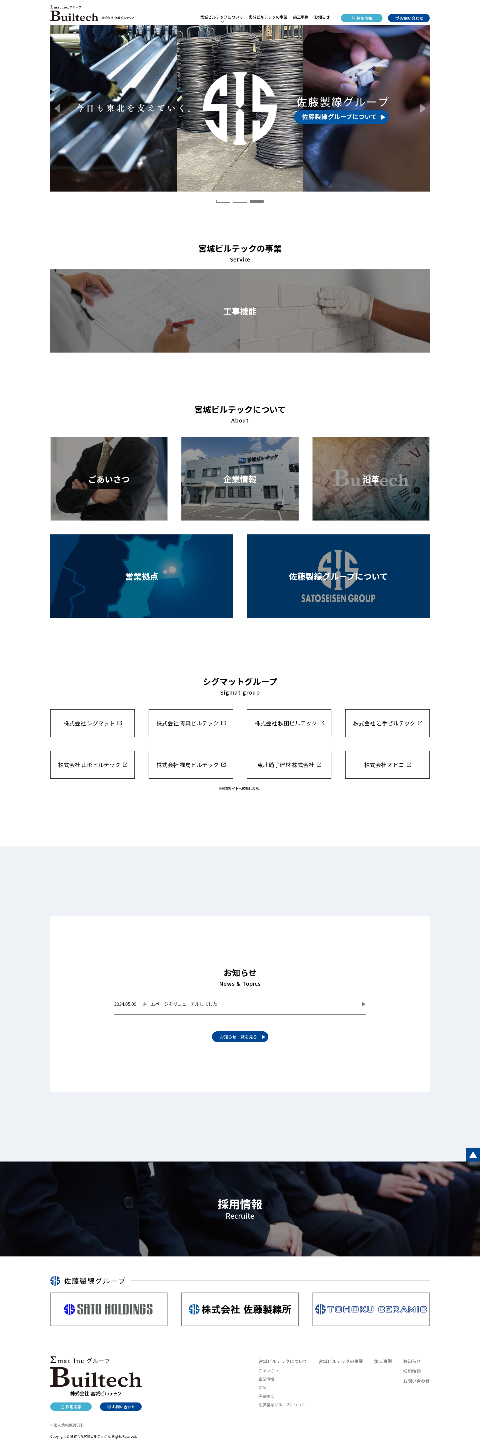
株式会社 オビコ (384, 765)
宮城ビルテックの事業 (268, 17)
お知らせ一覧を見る (238, 1037)
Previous (57, 108)
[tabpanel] (240, 108)
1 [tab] (223, 201)
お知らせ (322, 17)
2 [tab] (240, 201)
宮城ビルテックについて (283, 1361)
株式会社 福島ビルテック (187, 765)
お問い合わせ (411, 18)
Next (423, 108)
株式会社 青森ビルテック (187, 723)
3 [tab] (257, 201)
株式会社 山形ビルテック (89, 765)
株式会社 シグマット (89, 723)
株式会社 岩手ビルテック (384, 723)
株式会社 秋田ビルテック (286, 723)
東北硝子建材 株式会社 (286, 765)
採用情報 (364, 18)
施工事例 (301, 17)
